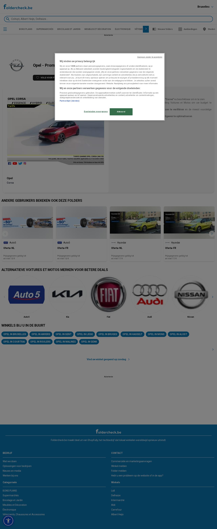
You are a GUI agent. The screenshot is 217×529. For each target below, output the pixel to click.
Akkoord (121, 111)
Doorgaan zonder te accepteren (149, 57)
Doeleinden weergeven (96, 111)
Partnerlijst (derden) (69, 101)
